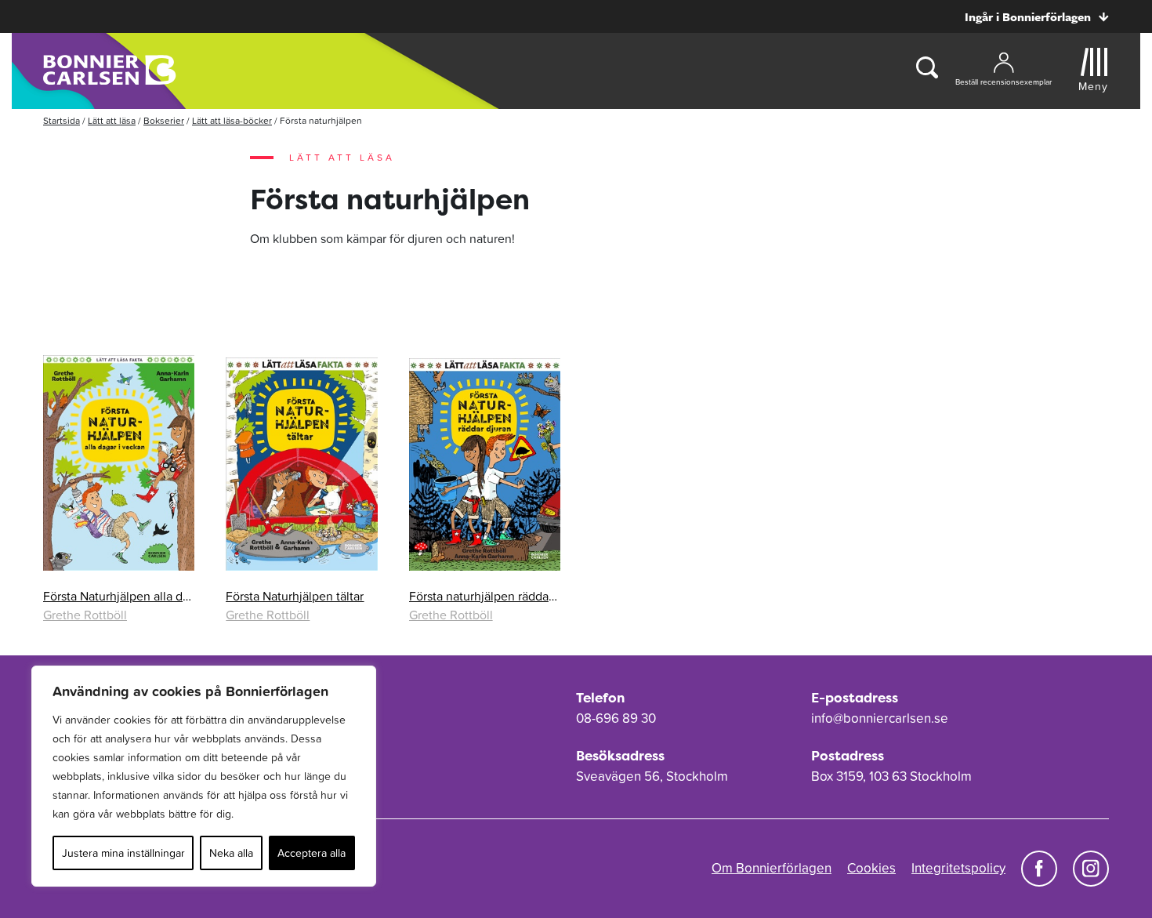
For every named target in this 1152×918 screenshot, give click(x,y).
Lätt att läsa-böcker (232, 121)
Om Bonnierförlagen (771, 868)
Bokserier (163, 121)
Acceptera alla (311, 853)
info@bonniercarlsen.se (879, 718)
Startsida (61, 121)
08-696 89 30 (616, 718)
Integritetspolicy (958, 868)
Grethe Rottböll (85, 614)
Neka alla (231, 853)
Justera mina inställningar (123, 853)
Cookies (871, 868)
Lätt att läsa (112, 121)
